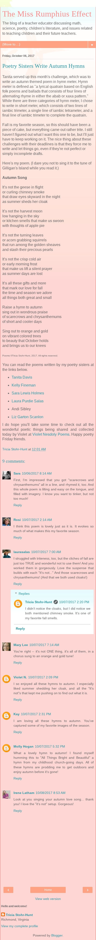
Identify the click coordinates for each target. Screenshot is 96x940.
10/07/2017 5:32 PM (50, 746)
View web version (48, 899)
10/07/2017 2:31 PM (36, 714)
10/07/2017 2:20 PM (74, 602)
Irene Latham (24, 793)
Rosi (17, 520)
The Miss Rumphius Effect (47, 13)
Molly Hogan (24, 746)
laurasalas (22, 552)
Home (48, 890)
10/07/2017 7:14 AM (44, 645)
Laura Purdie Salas (28, 401)
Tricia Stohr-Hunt (38, 602)
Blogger (56, 935)
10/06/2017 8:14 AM (37, 473)
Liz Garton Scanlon (27, 417)
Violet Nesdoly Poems (50, 434)
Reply (18, 505)
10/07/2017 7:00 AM (46, 552)
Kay (17, 714)
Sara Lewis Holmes (28, 393)
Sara (17, 473)
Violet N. (20, 677)
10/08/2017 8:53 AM (50, 793)
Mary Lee (21, 645)
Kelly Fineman (24, 385)
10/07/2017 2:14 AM (37, 520)
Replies (24, 593)
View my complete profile (19, 926)
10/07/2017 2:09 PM (43, 677)
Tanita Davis (22, 377)
